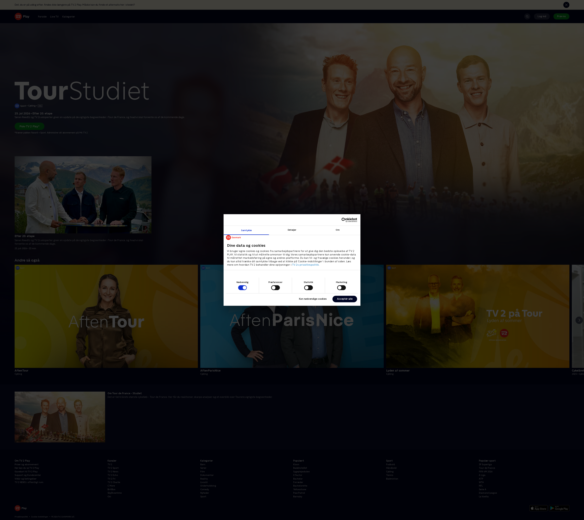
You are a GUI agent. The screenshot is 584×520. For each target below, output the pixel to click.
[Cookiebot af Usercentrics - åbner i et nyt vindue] (343, 220)
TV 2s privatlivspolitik (305, 264)
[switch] (275, 287)
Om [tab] (338, 230)
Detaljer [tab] (292, 230)
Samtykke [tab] (246, 230)
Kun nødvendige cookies (313, 298)
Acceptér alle (345, 298)
